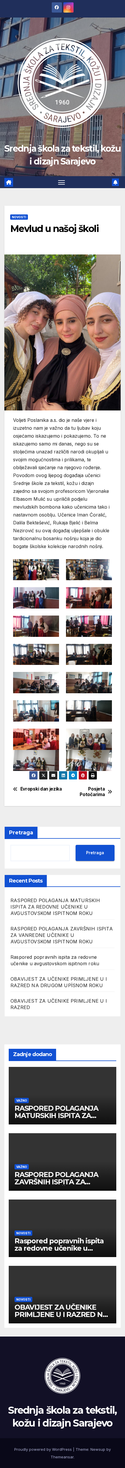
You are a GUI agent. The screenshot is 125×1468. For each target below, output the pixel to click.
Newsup (97, 1449)
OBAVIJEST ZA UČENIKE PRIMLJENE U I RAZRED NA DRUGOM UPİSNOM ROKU (61, 1314)
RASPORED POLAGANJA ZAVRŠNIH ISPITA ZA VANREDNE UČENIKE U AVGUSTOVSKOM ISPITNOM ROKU (61, 935)
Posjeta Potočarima (92, 791)
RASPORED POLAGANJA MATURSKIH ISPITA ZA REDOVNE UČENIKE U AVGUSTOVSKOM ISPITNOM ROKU (55, 906)
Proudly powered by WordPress (43, 1449)
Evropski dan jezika (41, 789)
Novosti (19, 217)
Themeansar (62, 1457)
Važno (21, 1100)
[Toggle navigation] (61, 182)
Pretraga (21, 832)
